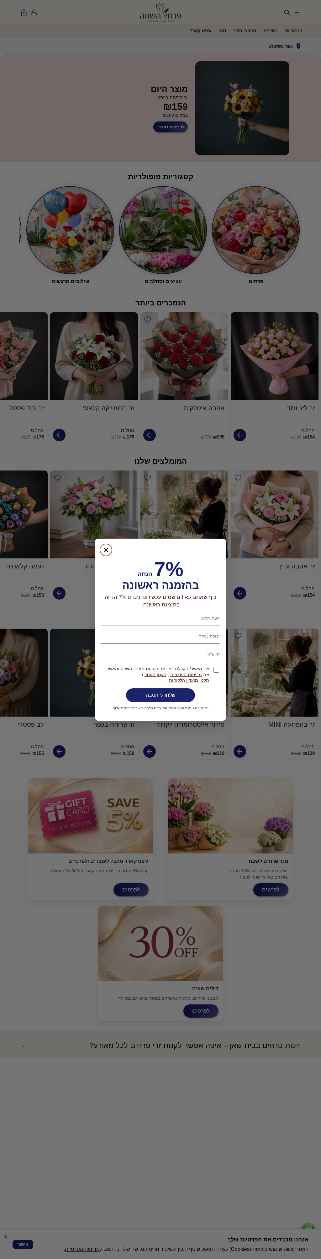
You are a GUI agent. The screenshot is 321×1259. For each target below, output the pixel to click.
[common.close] (106, 550)
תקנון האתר (155, 674)
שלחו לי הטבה (161, 695)
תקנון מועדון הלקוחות (189, 680)
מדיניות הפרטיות (186, 674)
